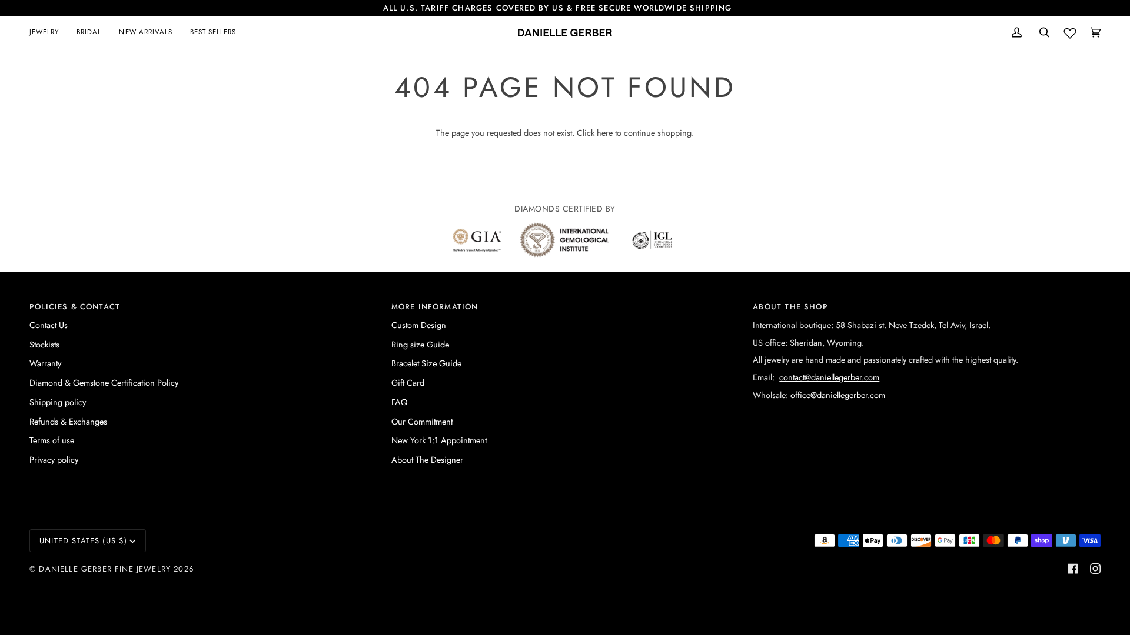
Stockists (44, 344)
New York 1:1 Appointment (439, 440)
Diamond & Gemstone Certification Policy (103, 382)
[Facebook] (1073, 568)
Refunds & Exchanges (68, 421)
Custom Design (418, 325)
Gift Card (407, 382)
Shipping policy (57, 402)
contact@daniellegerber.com (829, 377)
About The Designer (427, 459)
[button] (48, 32)
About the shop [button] (790, 306)
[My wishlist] (1070, 31)
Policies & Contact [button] (74, 306)
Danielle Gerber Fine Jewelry (105, 568)
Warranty (45, 363)
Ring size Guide (420, 344)
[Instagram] (1095, 568)
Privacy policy (53, 459)
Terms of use (51, 440)
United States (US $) (83, 540)
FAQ (399, 402)
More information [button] (434, 306)
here (605, 132)
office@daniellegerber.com (837, 395)
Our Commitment (422, 421)
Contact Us (48, 325)
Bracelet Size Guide (426, 363)
